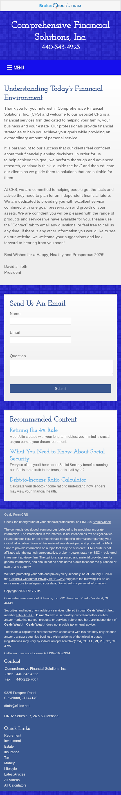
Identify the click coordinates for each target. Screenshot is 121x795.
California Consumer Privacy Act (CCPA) (37, 578)
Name (15, 313)
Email (15, 332)
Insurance (11, 752)
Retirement (12, 735)
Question (18, 356)
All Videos (12, 780)
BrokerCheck (102, 522)
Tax (7, 758)
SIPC (29, 615)
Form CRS (20, 514)
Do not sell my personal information (82, 583)
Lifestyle (10, 769)
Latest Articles (14, 774)
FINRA (21, 615)
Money (9, 763)
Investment (12, 741)
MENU (19, 67)
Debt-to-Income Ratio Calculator (48, 480)
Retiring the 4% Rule (34, 430)
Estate (9, 746)
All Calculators (15, 785)
